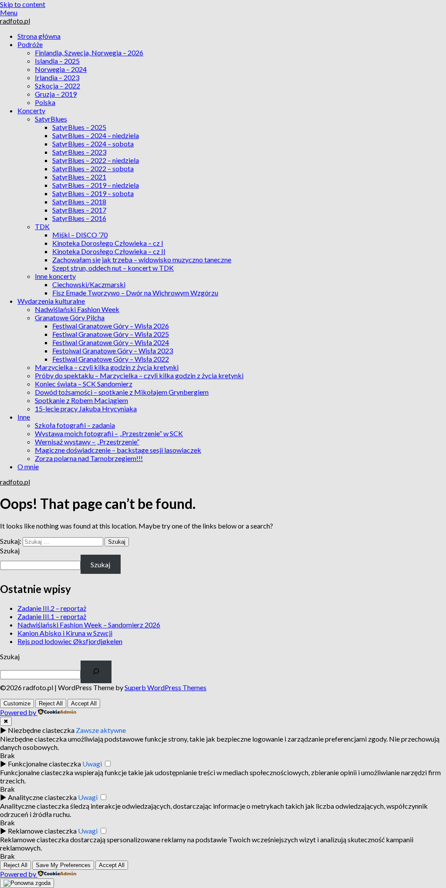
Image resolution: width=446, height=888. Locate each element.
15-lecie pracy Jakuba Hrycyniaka (86, 408)
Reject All (51, 703)
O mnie (28, 466)
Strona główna (39, 36)
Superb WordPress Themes (165, 687)
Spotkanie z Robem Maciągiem (81, 400)
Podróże (30, 44)
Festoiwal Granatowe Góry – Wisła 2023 (112, 350)
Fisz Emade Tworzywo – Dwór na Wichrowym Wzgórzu (135, 292)
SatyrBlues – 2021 (79, 177)
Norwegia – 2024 (61, 69)
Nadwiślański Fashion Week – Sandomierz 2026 (88, 624)
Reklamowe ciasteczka (42, 831)
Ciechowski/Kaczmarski (88, 284)
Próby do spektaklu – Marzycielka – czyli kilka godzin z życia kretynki (139, 375)
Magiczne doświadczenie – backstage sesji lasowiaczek (118, 450)
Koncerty (31, 110)
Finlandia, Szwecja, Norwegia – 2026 (89, 52)
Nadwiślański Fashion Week (77, 309)
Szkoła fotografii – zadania (75, 425)
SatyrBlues (51, 119)
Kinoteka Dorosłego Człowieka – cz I (107, 243)
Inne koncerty (55, 276)
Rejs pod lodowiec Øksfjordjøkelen (69, 641)
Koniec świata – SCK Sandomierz (83, 384)
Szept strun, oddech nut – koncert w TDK (113, 268)
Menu (8, 12)
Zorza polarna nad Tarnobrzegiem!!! (89, 458)
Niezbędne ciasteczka (41, 730)
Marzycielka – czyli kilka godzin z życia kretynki (107, 367)
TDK (42, 226)
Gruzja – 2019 (56, 94)
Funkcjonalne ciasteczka (44, 763)
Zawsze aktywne (101, 730)
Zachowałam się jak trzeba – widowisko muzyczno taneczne (141, 259)
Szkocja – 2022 (57, 85)
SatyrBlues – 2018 (79, 201)
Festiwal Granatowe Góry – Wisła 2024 (110, 342)
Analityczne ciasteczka (42, 797)
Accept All (84, 703)
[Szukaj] (96, 672)
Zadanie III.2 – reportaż (51, 608)
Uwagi (92, 763)
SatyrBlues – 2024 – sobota (93, 143)
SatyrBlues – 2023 (79, 152)
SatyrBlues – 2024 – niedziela (95, 135)
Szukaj (10, 550)
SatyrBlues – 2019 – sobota (93, 193)
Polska (45, 102)
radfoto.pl (15, 21)
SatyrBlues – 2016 (79, 218)
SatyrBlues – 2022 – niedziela (95, 160)
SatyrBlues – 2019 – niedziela (95, 185)
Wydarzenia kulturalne (51, 301)
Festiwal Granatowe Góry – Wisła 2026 (110, 326)
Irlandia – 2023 (57, 77)
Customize (16, 703)
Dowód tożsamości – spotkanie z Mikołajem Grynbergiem (122, 392)
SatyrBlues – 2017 (79, 210)
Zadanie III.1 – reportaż (51, 616)
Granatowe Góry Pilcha (70, 317)
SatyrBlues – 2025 (79, 127)
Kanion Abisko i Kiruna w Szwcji (64, 633)
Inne (23, 417)
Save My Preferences (63, 865)
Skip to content (22, 4)
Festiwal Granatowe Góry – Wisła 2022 (110, 359)
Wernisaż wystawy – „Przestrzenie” (87, 441)
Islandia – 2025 (57, 61)
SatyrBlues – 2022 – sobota (93, 168)
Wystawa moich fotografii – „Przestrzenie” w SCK (109, 433)
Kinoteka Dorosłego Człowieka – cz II (109, 251)
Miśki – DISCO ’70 (80, 234)
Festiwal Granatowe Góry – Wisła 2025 (110, 334)
